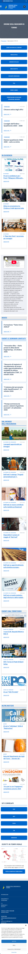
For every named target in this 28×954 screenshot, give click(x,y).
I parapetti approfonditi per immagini (12, 445)
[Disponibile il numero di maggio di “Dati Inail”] (14, 524)
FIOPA (14, 823)
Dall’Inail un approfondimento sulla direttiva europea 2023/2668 (13, 567)
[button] (26, 925)
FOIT (14, 809)
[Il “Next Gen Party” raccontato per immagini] (14, 225)
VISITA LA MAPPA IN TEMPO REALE (14, 871)
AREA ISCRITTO (14, 69)
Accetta (14, 941)
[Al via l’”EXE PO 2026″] (14, 681)
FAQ (14, 83)
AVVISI (4, 317)
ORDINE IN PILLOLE (14, 62)
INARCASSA (14, 838)
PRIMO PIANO (7, 106)
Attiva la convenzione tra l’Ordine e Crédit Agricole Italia (13, 207)
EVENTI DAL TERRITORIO (12, 611)
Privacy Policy (14, 952)
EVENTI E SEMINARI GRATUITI (14, 338)
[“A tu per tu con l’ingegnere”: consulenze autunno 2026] (14, 775)
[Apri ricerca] (24, 6)
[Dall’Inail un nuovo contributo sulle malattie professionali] (14, 493)
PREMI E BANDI (14, 90)
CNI (14, 830)
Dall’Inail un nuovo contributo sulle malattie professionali (13, 505)
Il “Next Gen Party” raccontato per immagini (13, 237)
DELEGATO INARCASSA (13, 76)
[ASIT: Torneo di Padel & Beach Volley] (14, 651)
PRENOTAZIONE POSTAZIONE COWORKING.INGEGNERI (14, 98)
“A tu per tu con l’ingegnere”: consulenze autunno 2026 (13, 787)
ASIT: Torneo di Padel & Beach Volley (13, 663)
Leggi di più (7, 114)
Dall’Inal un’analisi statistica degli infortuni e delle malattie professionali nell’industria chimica (13, 598)
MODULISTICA (14, 55)
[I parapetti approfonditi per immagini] (14, 433)
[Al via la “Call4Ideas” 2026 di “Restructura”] (14, 715)
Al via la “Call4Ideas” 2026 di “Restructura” (13, 727)
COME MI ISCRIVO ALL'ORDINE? (14, 47)
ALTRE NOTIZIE (8, 705)
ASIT (14, 816)
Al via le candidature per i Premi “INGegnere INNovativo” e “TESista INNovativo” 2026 (13, 178)
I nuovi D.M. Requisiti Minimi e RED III (13, 632)
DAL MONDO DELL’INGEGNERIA (9, 422)
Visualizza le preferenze (14, 949)
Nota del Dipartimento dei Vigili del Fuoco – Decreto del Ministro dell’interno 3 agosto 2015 (13, 759)
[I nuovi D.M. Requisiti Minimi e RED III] (14, 620)
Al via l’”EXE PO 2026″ (10, 692)
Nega (14, 945)
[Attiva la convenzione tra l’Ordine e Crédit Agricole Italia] (14, 195)
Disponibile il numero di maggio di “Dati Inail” (11, 536)
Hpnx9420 (4, 41)
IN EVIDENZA (7, 155)
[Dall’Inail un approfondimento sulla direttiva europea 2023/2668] (14, 554)
